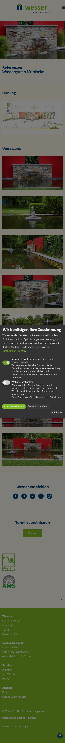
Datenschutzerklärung (13, 350)
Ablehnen (56, 412)
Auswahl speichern (38, 406)
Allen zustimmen (14, 406)
